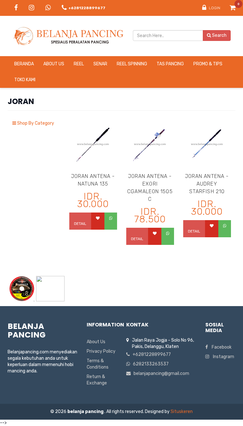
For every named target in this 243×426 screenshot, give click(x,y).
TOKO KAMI (24, 79)
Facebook (220, 347)
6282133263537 (149, 364)
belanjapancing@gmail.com (160, 373)
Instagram (221, 356)
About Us (53, 64)
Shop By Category (35, 123)
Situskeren (182, 411)
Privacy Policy (101, 351)
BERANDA (24, 64)
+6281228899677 (150, 354)
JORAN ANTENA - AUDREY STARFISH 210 (207, 183)
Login (214, 8)
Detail (80, 223)
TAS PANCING (170, 64)
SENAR (100, 64)
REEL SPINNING (132, 64)
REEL (79, 64)
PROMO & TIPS (207, 64)
